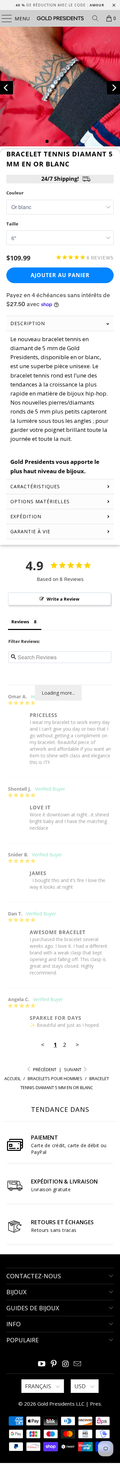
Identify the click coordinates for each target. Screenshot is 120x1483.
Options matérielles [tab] (40, 501)
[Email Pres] (78, 1364)
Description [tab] (27, 323)
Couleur (15, 193)
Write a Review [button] (63, 599)
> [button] (77, 1044)
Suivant (73, 1069)
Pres (95, 1403)
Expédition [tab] (25, 516)
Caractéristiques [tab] (35, 486)
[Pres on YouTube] (42, 1364)
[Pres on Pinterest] (54, 1364)
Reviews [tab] (20, 622)
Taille (12, 224)
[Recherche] (95, 18)
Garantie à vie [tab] (30, 531)
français (38, 1386)
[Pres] (60, 18)
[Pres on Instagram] (66, 1364)
